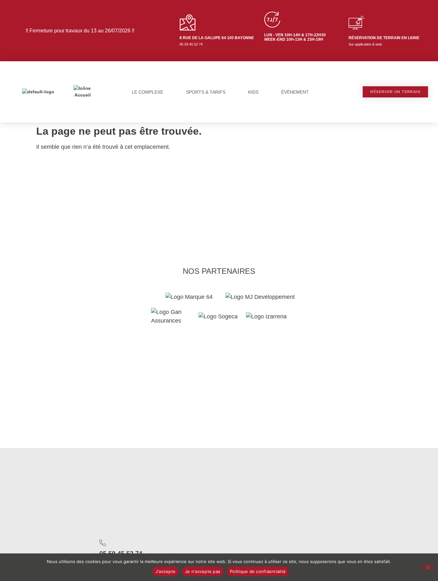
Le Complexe (147, 92)
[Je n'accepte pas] (427, 567)
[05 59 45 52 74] (102, 543)
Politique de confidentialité (258, 571)
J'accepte (165, 571)
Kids (253, 92)
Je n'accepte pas (202, 571)
